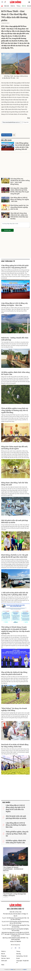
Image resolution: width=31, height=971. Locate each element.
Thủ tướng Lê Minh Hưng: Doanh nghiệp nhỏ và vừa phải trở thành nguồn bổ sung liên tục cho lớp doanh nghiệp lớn (15, 630)
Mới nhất (6, 6)
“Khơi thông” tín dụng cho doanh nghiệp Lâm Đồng (14, 709)
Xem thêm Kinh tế (8, 261)
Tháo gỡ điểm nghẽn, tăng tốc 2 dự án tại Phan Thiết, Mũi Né (17, 834)
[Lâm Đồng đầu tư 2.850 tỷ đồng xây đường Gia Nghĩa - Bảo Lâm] (5, 199)
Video (2, 964)
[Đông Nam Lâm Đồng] (15, 506)
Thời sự (18, 6)
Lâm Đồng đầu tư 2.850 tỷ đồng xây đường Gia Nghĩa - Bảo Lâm (19, 199)
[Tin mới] (5, 2)
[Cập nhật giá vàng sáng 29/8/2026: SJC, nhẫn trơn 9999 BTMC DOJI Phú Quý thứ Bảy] (5, 215)
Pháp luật (3, 956)
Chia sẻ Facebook (7, 134)
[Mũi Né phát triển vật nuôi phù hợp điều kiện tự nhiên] (15, 540)
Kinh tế (24, 6)
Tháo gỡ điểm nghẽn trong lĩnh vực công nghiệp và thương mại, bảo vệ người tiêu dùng (14, 410)
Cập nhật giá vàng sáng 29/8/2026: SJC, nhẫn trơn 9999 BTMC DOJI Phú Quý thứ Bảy (19, 215)
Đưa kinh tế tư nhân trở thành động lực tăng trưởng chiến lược (14, 746)
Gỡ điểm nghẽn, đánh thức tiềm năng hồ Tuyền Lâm (15, 373)
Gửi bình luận (7, 230)
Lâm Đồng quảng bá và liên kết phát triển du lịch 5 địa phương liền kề (22, 146)
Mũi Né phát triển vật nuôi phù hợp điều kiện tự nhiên (14, 521)
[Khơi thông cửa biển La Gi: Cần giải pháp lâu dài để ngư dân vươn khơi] (15, 578)
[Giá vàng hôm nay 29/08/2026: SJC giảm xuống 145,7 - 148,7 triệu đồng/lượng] (5, 180)
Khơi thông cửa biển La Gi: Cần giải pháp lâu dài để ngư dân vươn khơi (14, 556)
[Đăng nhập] (29, 2)
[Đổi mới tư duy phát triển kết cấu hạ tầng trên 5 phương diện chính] (15, 613)
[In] (14, 134)
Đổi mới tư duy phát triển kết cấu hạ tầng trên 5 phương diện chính (14, 594)
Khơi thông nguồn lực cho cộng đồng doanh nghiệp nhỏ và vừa (19, 207)
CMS (13, 969)
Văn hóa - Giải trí (5, 958)
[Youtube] (15, 947)
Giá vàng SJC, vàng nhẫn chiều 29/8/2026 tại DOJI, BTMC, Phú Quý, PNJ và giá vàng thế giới (19, 190)
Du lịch (18, 958)
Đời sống (18, 953)
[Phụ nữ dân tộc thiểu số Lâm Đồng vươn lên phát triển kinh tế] (15, 694)
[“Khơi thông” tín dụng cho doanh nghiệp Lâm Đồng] (15, 730)
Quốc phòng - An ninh (22, 956)
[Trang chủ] (2, 6)
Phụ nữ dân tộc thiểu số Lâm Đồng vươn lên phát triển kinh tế (14, 673)
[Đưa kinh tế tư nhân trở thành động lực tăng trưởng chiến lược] (15, 765)
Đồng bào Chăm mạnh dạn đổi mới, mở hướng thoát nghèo (14, 448)
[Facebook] (19, 947)
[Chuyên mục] (2, 2)
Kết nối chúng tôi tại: (15, 944)
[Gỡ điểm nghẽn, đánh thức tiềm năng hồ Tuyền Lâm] (15, 394)
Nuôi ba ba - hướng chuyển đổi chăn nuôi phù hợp (14, 339)
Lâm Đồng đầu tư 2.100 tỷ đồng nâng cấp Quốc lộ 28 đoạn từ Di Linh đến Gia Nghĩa (15, 808)
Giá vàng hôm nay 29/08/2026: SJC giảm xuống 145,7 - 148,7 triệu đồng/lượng (20, 181)
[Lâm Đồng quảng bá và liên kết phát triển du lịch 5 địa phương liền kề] (7, 146)
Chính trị (13, 6)
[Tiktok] (11, 947)
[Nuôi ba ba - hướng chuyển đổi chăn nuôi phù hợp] (15, 358)
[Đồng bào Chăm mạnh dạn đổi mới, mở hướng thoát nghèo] (15, 468)
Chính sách (4, 960)
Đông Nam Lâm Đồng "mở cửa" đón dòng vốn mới (14, 484)
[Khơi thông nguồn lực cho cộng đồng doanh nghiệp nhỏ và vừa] (5, 207)
